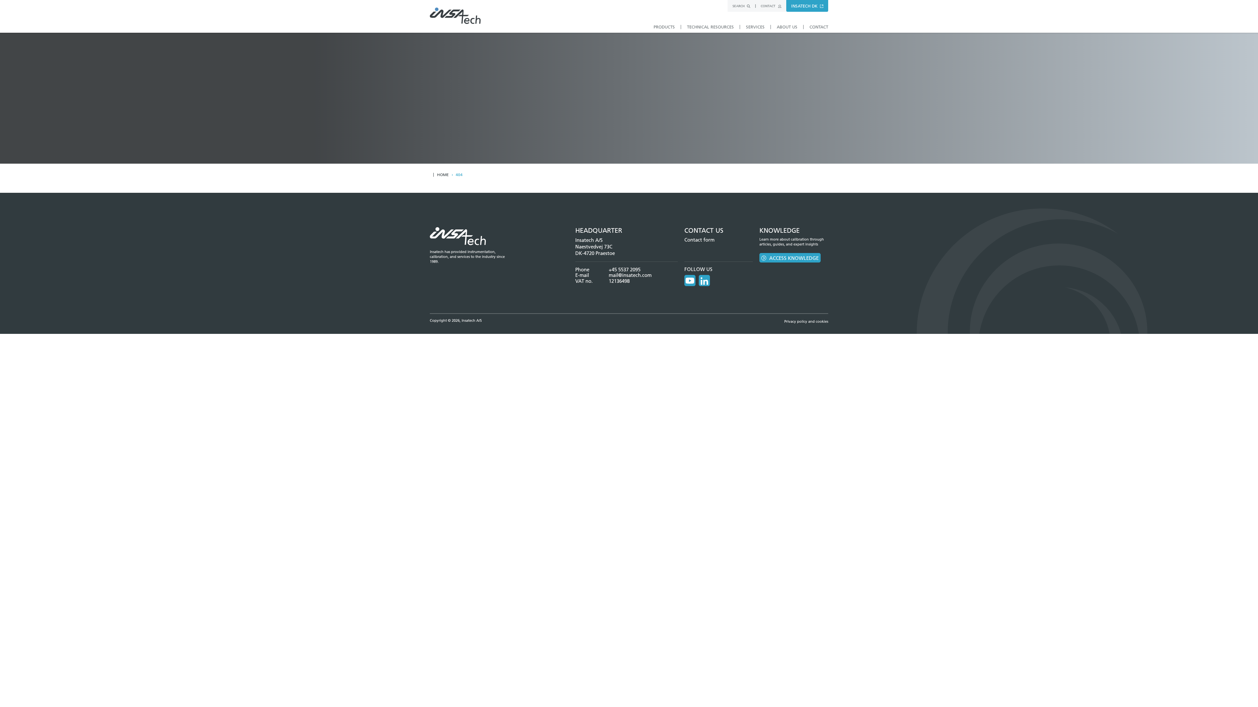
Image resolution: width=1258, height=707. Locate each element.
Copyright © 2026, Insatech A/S (456, 320)
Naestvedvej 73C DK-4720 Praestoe (595, 250)
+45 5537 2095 (624, 269)
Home (443, 175)
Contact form (699, 240)
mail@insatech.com (630, 275)
